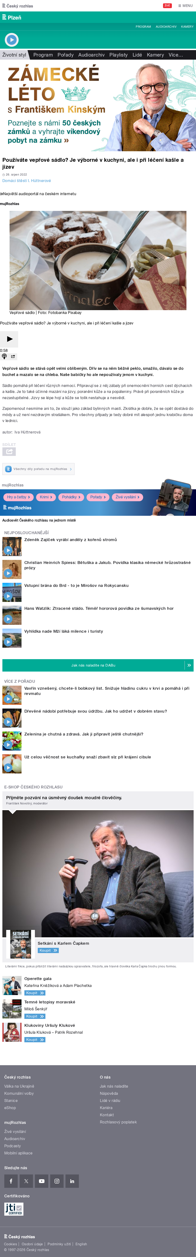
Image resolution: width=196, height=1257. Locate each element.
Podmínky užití (59, 1244)
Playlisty (118, 55)
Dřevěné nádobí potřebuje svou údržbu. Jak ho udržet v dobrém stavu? (95, 711)
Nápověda (109, 1093)
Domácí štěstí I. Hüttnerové (26, 180)
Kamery (187, 26)
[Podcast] (4, 356)
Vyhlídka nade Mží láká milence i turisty (63, 631)
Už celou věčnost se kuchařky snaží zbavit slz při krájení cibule (87, 757)
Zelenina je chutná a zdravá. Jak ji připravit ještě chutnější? (84, 734)
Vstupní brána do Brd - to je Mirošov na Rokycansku (76, 585)
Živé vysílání (126, 497)
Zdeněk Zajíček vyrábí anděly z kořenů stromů (70, 539)
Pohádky (69, 497)
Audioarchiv (166, 26)
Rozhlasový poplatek (118, 1122)
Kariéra (106, 1108)
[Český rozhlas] (17, 5)
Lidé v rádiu (110, 1100)
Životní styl (14, 55)
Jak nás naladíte (114, 1086)
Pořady (66, 55)
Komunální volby (19, 1093)
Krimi (44, 497)
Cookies (10, 1244)
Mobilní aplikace (18, 1153)
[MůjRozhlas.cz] (9, 204)
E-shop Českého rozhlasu (33, 787)
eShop (10, 1108)
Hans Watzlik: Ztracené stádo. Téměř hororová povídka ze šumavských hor (99, 608)
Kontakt (107, 1115)
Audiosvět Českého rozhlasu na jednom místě (39, 520)
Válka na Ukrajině (19, 1086)
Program (143, 26)
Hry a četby (16, 497)
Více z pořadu (19, 681)
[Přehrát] (9, 339)
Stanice (11, 1100)
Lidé (137, 55)
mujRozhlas (13, 485)
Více (176, 55)
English (81, 1244)
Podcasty (12, 1146)
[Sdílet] (13, 356)
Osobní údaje (32, 1244)
